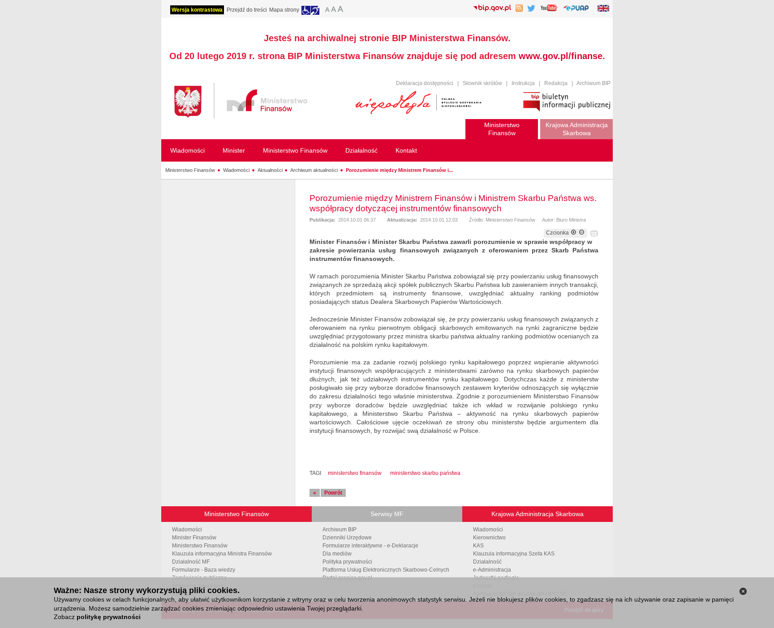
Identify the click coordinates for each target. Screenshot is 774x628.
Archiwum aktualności (314, 170)
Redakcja (556, 83)
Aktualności (270, 170)
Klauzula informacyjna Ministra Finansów (222, 554)
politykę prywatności (109, 616)
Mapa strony (284, 10)
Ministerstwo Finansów (190, 170)
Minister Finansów (194, 537)
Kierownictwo (489, 537)
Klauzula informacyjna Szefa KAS (514, 554)
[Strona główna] (260, 102)
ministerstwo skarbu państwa (425, 473)
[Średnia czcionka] (333, 10)
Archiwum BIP (593, 83)
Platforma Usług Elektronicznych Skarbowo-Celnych (385, 570)
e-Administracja (492, 570)
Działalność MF (191, 562)
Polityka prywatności (347, 562)
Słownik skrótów (482, 83)
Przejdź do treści (247, 10)
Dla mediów (337, 554)
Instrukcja (523, 83)
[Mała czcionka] (326, 10)
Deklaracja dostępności (424, 83)
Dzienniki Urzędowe (347, 537)
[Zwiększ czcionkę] (573, 233)
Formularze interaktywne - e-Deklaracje (370, 546)
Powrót (333, 493)
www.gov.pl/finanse (560, 56)
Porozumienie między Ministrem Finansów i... (399, 170)
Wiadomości (236, 170)
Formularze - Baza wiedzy (203, 570)
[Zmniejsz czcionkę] (581, 233)
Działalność (487, 562)
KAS (478, 546)
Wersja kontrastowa (197, 10)
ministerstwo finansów (355, 473)
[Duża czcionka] (342, 10)
